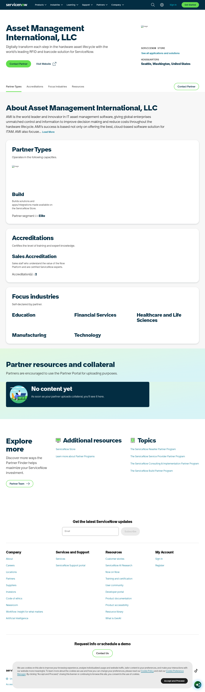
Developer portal (115, 591)
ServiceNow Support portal (70, 565)
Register (159, 565)
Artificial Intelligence (17, 618)
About (9, 558)
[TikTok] (196, 671)
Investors (11, 591)
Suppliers (11, 585)
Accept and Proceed (174, 681)
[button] (41, 5)
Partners (10, 578)
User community (114, 585)
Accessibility (12, 684)
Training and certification (119, 578)
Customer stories (115, 558)
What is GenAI (113, 618)
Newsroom (12, 605)
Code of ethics (14, 598)
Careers (10, 565)
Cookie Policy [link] (147, 671)
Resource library (114, 611)
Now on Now (112, 571)
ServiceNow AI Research (119, 565)
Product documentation (119, 598)
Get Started (190, 4)
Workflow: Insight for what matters (24, 611)
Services (60, 558)
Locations (11, 571)
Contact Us (102, 653)
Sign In (159, 558)
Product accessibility (117, 605)
